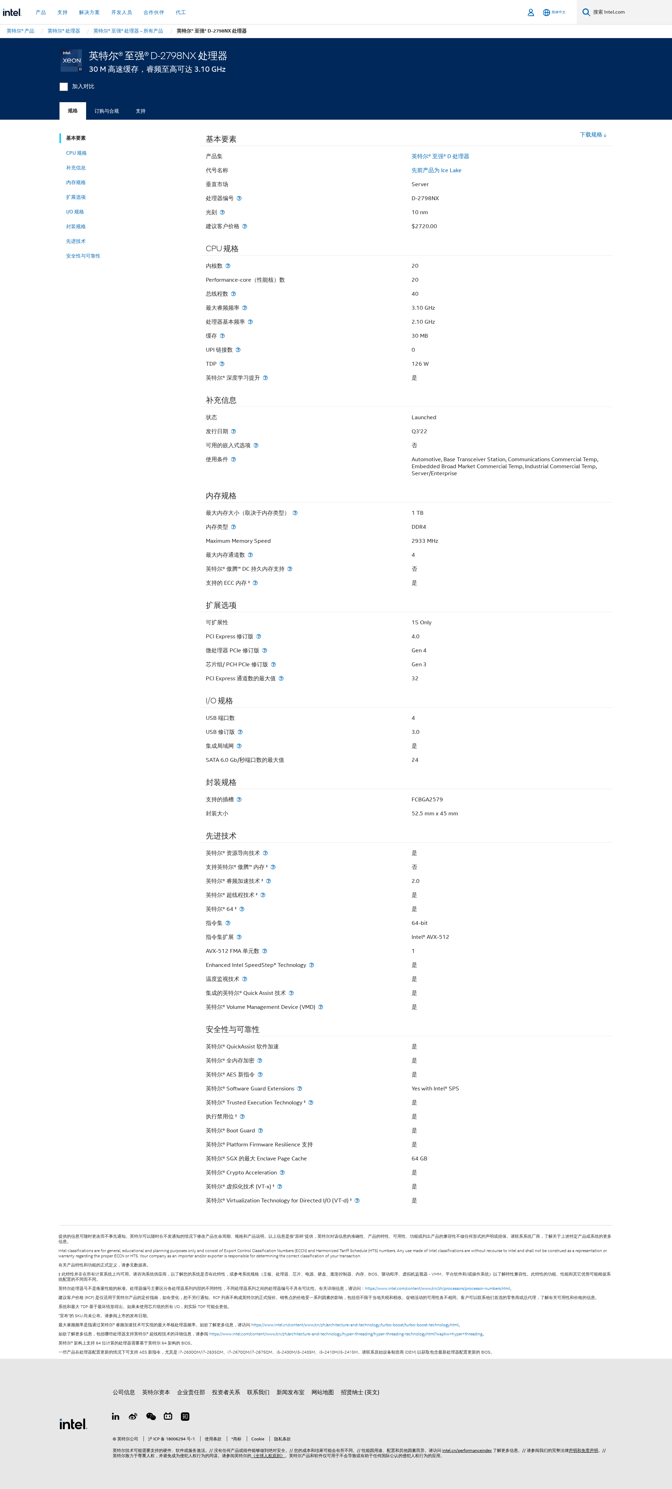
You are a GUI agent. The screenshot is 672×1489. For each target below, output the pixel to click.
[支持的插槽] (239, 799)
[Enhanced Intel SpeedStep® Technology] (311, 965)
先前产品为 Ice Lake (437, 170)
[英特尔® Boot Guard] (260, 1130)
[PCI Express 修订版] (258, 636)
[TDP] (222, 364)
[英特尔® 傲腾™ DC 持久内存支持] (290, 569)
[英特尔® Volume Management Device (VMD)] (320, 1007)
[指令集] (228, 923)
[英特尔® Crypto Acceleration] (282, 1172)
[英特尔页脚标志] (73, 1423)
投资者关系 (226, 1392)
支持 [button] (62, 12)
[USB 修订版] (240, 732)
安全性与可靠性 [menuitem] (83, 256)
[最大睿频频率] (244, 308)
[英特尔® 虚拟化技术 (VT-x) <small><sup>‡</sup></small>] (280, 1186)
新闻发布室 (290, 1392)
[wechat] (150, 1417)
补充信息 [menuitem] (76, 167)
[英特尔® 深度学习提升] (265, 378)
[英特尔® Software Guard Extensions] (299, 1088)
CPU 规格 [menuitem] (76, 153)
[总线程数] (233, 294)
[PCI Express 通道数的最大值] (281, 678)
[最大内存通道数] (250, 555)
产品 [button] (41, 12)
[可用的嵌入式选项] (256, 445)
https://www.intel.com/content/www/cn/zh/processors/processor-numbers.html (437, 1288)
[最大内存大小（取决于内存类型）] (295, 513)
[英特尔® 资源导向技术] (265, 853)
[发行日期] (233, 431)
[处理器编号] (239, 198)
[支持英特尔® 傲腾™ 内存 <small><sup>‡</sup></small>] (273, 867)
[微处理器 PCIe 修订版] (264, 650)
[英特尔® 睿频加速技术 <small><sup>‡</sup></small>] (268, 881)
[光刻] (222, 212)
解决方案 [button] (89, 12)
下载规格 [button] (591, 134)
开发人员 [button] (121, 12)
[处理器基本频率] (250, 322)
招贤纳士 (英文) (360, 1392)
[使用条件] (233, 459)
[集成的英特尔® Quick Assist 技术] (291, 993)
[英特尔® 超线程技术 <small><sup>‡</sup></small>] (263, 895)
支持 (141, 111)
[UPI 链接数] (238, 350)
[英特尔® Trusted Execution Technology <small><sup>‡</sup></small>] (311, 1102)
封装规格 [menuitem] (76, 226)
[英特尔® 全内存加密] (260, 1060)
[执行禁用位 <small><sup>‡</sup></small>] (242, 1116)
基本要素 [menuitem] (76, 138)
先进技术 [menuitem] (76, 241)
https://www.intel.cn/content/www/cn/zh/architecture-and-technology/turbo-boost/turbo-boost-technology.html (354, 1325)
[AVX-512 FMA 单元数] (264, 951)
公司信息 (124, 1392)
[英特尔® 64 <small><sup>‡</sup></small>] (242, 909)
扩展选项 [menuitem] (76, 197)
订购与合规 (106, 111)
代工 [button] (181, 12)
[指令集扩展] (239, 937)
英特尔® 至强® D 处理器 (440, 156)
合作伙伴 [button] (154, 12)
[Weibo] (133, 1417)
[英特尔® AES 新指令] (260, 1074)
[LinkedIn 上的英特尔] (116, 1417)
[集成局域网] (239, 746)
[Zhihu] (185, 1417)
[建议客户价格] (244, 226)
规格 (73, 110)
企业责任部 (191, 1392)
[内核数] (228, 266)
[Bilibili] (168, 1417)
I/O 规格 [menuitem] (75, 212)
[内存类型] (233, 527)
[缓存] (222, 336)
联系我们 (258, 1392)
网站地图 (323, 1392)
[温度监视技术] (244, 979)
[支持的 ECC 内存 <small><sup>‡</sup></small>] (255, 583)
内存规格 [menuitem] (76, 182)
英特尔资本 (156, 1392)
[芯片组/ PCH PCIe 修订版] (273, 664)
